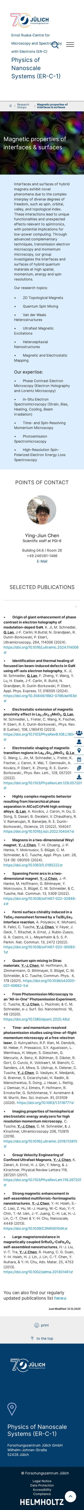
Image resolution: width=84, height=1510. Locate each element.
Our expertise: (28, 371)
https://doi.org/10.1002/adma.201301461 (37, 1272)
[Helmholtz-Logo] (41, 1504)
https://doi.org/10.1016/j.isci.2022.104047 (37, 831)
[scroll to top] (70, 1496)
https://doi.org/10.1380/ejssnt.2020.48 (35, 1019)
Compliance (42, 1494)
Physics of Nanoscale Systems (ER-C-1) (36, 68)
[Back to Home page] (35, 20)
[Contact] (79, 733)
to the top (45, 1338)
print (45, 1325)
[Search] (56, 45)
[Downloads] (79, 777)
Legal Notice (42, 1481)
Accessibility (42, 1490)
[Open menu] (70, 45)
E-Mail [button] (42, 561)
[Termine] (79, 759)
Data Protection (42, 1485)
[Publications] (79, 768)
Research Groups (23, 106)
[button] (42, 606)
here (58, 1298)
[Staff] (79, 741)
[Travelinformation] (79, 750)
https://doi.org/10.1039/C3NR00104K (34, 1228)
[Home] (10, 106)
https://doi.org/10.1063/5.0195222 (32, 865)
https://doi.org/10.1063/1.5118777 (44, 1103)
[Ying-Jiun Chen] (42, 510)
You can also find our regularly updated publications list (34, 1295)
